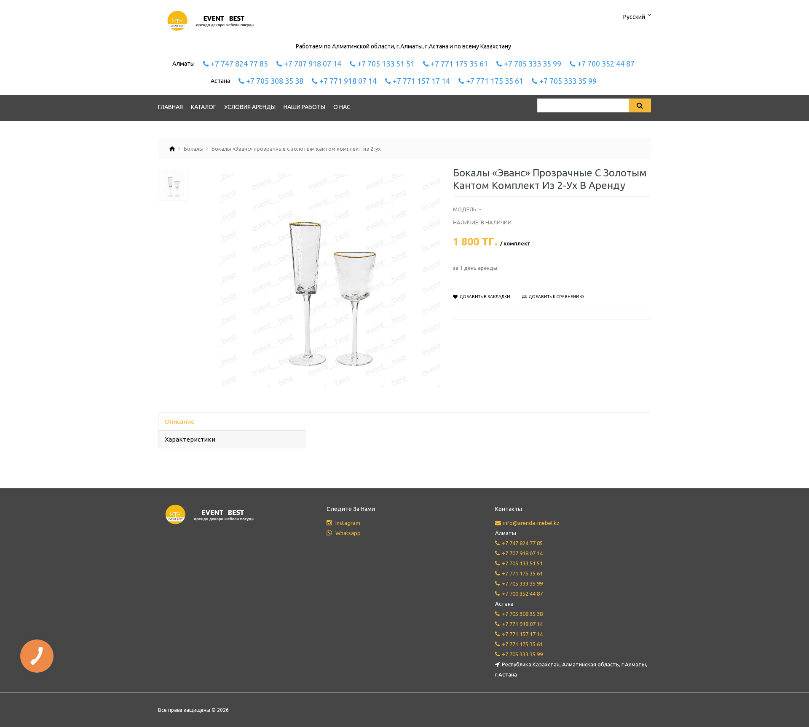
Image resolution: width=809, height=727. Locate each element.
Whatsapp (347, 533)
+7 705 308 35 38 (274, 81)
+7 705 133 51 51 (386, 63)
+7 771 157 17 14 (421, 81)
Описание (180, 421)
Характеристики (190, 439)
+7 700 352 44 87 (606, 63)
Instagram (347, 523)
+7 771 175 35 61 (459, 63)
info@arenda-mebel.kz (531, 523)
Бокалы (194, 149)
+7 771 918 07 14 (348, 81)
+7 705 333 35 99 (532, 63)
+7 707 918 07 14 (312, 63)
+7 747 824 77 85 (239, 63)
